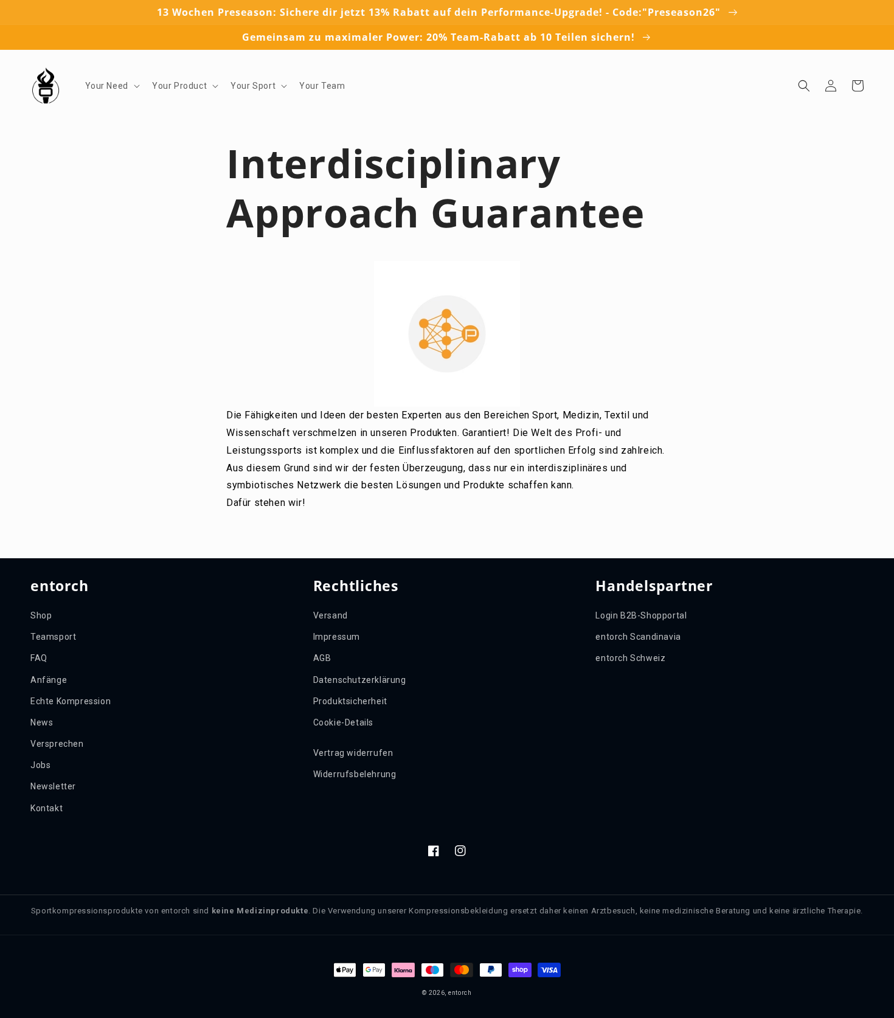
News (41, 722)
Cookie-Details (343, 722)
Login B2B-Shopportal (641, 615)
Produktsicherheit (350, 701)
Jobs (40, 765)
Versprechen (57, 744)
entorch (460, 992)
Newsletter (53, 786)
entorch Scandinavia (638, 637)
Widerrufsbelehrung (355, 774)
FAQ (38, 658)
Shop (41, 615)
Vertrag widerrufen (353, 753)
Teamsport (53, 637)
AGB (322, 658)
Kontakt (46, 808)
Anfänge (48, 680)
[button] (111, 86)
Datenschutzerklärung (359, 680)
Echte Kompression (70, 701)
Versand (330, 615)
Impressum (336, 637)
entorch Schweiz (630, 658)
